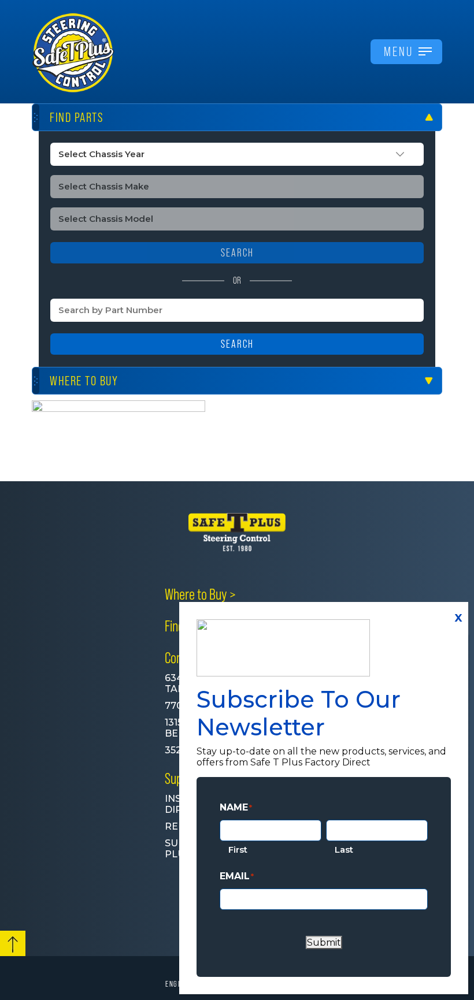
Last (344, 849)
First (237, 849)
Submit (324, 942)
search (237, 253)
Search (237, 344)
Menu (398, 51)
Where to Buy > (200, 594)
